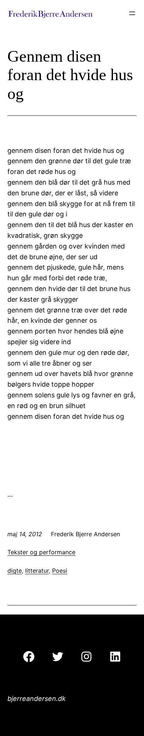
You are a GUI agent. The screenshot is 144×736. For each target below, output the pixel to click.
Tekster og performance (41, 552)
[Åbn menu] (132, 13)
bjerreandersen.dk (36, 698)
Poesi (59, 570)
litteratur (37, 570)
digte (14, 570)
